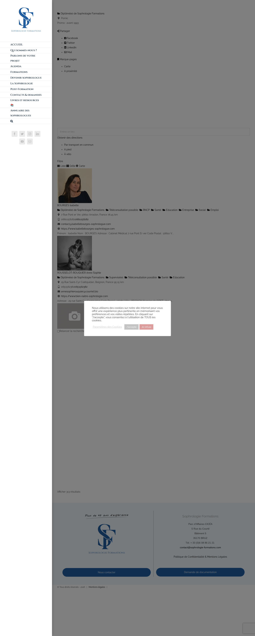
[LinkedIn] (37, 134)
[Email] (30, 141)
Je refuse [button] (146, 327)
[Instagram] (30, 134)
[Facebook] (15, 134)
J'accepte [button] (131, 327)
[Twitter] (22, 134)
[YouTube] (22, 141)
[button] (26, 121)
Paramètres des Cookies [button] (107, 326)
